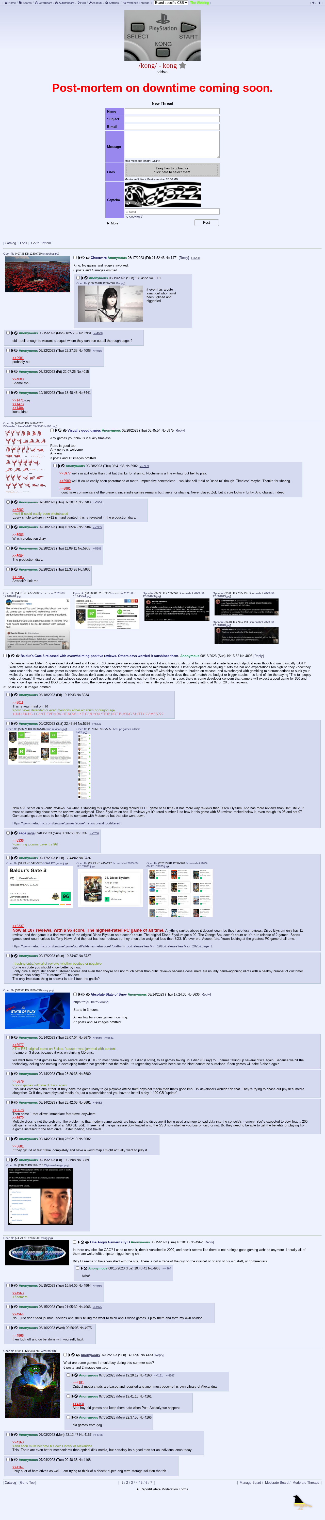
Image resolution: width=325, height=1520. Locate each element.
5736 (87, 858)
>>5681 (108, 1037)
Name (111, 111)
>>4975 (97, 1307)
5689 (85, 1160)
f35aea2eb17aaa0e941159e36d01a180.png (29, 426)
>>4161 (158, 1375)
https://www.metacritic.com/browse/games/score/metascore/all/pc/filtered (66, 823)
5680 (87, 1074)
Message (114, 147)
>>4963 (18, 1293)
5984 (87, 527)
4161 (148, 1396)
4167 (87, 1435)
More (114, 223)
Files (111, 172)
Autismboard (66, 2)
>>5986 (96, 548)
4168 (87, 1460)
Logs (23, 243)
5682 (87, 1139)
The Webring (199, 3)
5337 (84, 833)
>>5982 (18, 510)
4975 (88, 1328)
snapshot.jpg (50, 253)
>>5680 (97, 1037)
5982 (134, 466)
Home (12, 2)
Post (206, 222)
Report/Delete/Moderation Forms (164, 1489)
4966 (87, 1307)
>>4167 (169, 1375)
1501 (157, 278)
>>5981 (65, 488)
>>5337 (96, 723)
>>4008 (98, 333)
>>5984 (97, 502)
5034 (85, 695)
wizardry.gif (48, 1350)
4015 (85, 372)
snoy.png (48, 990)
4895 (248, 656)
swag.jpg (46, 1238)
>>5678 (18, 1110)
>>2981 (18, 358)
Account (97, 2)
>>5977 (65, 473)
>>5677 (18, 1045)
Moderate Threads (305, 1482)
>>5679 (18, 1081)
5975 (170, 430)
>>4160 (78, 1404)
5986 (86, 569)
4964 (87, 1285)
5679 (87, 1037)
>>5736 (94, 833)
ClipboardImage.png (56, 1165)
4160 (148, 1375)
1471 (174, 258)
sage (31, 833)
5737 (87, 956)
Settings (114, 2)
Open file (8, 253)
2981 (87, 333)
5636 (196, 994)
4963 (156, 1268)
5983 (87, 502)
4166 (148, 1417)
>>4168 (98, 1434)
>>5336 (18, 840)
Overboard (45, 2)
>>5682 (97, 1102)
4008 (87, 350)
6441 (87, 393)
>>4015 (97, 350)
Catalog (10, 243)
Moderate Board (276, 1482)
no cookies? (133, 216)
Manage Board (250, 1482)
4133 (149, 1355)
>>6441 (195, 257)
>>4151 (78, 1383)
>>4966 (97, 1285)
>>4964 (166, 1268)
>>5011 (17, 702)
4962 (199, 1242)
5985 (86, 548)
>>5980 (65, 481)
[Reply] (184, 258)
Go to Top (27, 1482)
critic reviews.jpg (55, 729)
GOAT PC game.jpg (54, 863)
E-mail (112, 127)
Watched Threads (138, 2)
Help (82, 2)
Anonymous (90, 1355)
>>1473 (18, 404)
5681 (87, 1102)
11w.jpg (120, 283)
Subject (113, 119)
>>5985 (97, 527)
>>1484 (18, 408)
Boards (27, 2)
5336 (86, 724)
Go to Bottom (41, 243)
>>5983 (144, 466)
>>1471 (18, 400)
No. (168, 258)
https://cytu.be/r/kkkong (90, 1002)
